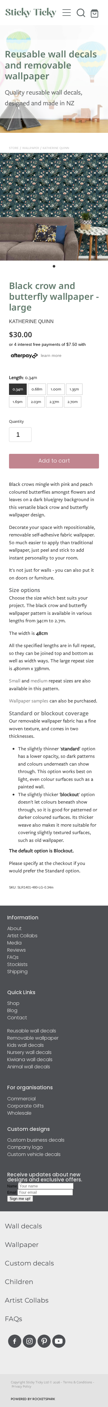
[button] (81, 12)
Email (12, 1192)
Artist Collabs (22, 936)
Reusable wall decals (31, 1031)
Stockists (17, 965)
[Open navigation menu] (66, 12)
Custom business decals (35, 1140)
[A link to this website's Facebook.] (14, 1341)
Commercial (21, 1099)
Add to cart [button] (54, 461)
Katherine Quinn (56, 148)
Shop (13, 1004)
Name (12, 1186)
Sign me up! (20, 1198)
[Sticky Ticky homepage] (32, 12)
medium (39, 680)
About (14, 929)
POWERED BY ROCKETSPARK (33, 1399)
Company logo (25, 1148)
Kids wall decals (25, 1045)
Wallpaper (30, 148)
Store (14, 148)
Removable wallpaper (32, 1038)
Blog (12, 1011)
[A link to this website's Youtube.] (58, 1341)
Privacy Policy (21, 1386)
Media (14, 943)
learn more (51, 355)
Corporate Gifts (25, 1106)
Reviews (16, 950)
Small (14, 680)
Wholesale (19, 1113)
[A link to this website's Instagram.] (29, 1341)
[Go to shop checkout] (95, 12)
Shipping (17, 972)
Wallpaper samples (28, 700)
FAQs (13, 958)
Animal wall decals (28, 1067)
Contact (17, 1018)
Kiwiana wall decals (29, 1060)
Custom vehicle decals (34, 1155)
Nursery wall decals (29, 1053)
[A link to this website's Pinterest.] (44, 1341)
